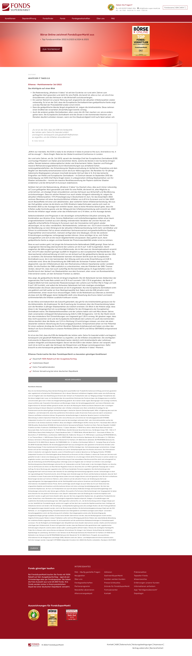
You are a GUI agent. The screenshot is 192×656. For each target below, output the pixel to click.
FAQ (113, 18)
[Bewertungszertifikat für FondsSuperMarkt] (112, 7)
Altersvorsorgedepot (83, 593)
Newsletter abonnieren (84, 590)
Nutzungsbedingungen (142, 644)
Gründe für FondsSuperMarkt (116, 586)
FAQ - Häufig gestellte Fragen (87, 572)
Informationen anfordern (144, 586)
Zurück (34, 548)
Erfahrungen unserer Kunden (146, 583)
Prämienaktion (140, 572)
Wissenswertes (140, 579)
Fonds (62, 18)
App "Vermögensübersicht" (145, 590)
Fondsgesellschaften (81, 18)
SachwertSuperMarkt (113, 576)
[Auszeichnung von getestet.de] (72, 615)
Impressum (158, 644)
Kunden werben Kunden (114, 579)
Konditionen (10, 18)
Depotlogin (138, 593)
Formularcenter (111, 590)
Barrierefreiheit (156, 648)
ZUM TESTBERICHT (51, 49)
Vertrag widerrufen (140, 648)
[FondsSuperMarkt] (16, 7)
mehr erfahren (73, 380)
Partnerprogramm (82, 586)
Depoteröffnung (29, 18)
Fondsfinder (48, 18)
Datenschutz (125, 644)
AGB (117, 644)
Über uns (101, 18)
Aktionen (108, 572)
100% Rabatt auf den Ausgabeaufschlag (59, 359)
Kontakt (107, 593)
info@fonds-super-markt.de (149, 8)
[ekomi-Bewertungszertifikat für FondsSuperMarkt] (33, 614)
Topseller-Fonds (141, 576)
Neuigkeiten (80, 576)
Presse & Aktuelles (112, 583)
